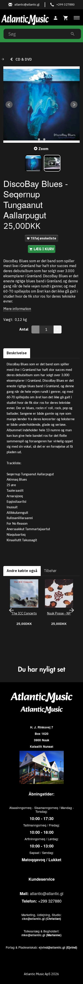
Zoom (43, 148)
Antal (24, 329)
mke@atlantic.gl (33, 935)
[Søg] (73, 34)
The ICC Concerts (24, 613)
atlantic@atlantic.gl (46, 893)
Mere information (17, 308)
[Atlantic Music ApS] (25, 19)
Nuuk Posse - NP (59, 613)
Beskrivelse (17, 353)
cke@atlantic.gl (33, 919)
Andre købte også (22, 570)
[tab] (66, 17)
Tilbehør (50, 570)
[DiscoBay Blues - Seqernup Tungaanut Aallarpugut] (41, 104)
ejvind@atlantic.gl (52, 947)
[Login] (55, 17)
